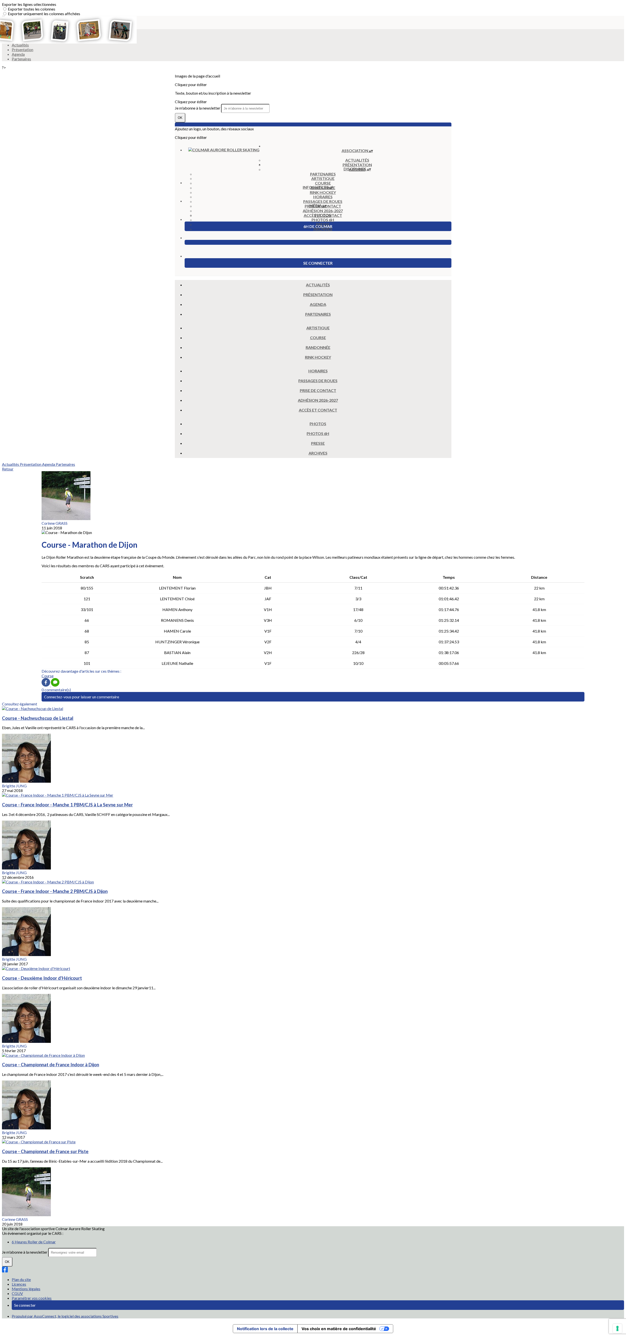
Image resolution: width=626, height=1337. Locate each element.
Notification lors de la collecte (265, 1328)
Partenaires (21, 58)
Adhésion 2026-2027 (323, 210)
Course (323, 183)
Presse (318, 443)
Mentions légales (26, 1288)
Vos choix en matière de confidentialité (339, 1328)
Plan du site (21, 1279)
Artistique (323, 178)
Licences (19, 1284)
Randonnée (318, 347)
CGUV (17, 1293)
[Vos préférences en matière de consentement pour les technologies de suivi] (617, 1328)
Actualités (357, 160)
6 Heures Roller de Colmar (34, 1241)
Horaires (323, 196)
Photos (322, 215)
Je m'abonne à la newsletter (198, 108)
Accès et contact (318, 410)
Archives (322, 229)
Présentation (22, 49)
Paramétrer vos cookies (32, 1298)
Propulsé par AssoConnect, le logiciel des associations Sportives (65, 1316)
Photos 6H (323, 219)
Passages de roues (322, 201)
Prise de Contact (318, 390)
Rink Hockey (323, 192)
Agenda (18, 54)
